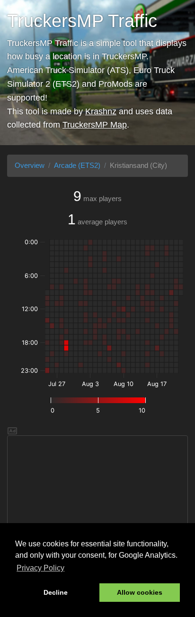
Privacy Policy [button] (40, 568)
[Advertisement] (97, 502)
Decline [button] (56, 592)
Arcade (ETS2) (77, 165)
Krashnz (100, 111)
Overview (29, 165)
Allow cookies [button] (139, 592)
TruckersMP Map (94, 124)
